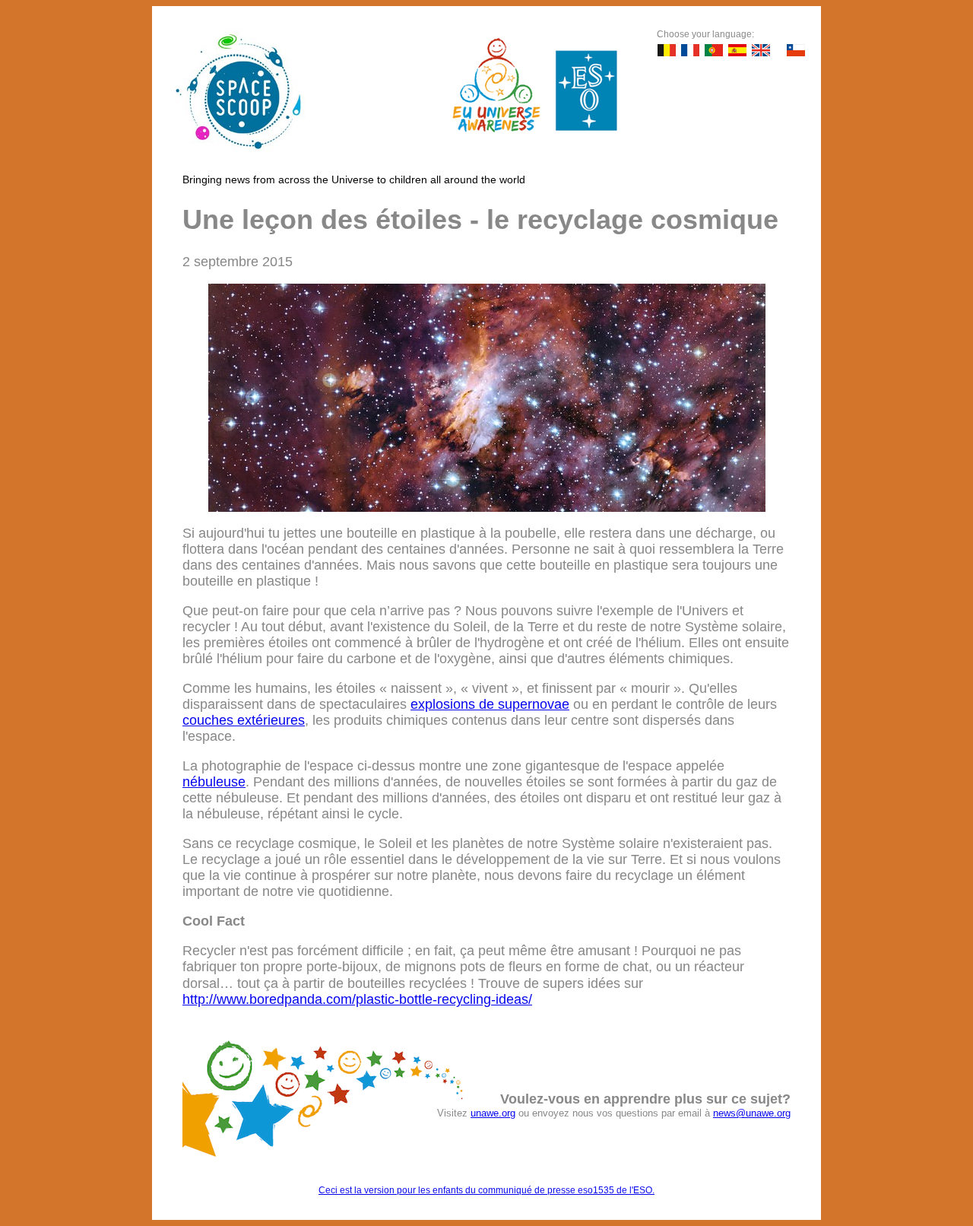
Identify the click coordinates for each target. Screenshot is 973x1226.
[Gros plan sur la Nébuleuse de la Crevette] (486, 507)
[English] (761, 50)
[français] (690, 50)
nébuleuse (214, 781)
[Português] (714, 50)
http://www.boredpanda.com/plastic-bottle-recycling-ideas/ (357, 999)
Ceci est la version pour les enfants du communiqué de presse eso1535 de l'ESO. (486, 1190)
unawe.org (493, 1113)
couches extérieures (243, 720)
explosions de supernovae (489, 704)
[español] (737, 50)
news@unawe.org (752, 1113)
